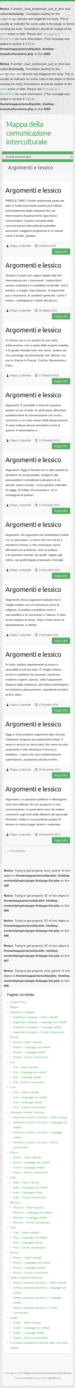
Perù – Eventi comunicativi (29, 1247)
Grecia (14, 1152)
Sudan (14, 1317)
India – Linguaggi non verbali (30, 1187)
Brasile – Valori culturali (27, 1042)
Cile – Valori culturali (25, 1067)
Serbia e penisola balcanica (26, 1277)
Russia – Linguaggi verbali (29, 1267)
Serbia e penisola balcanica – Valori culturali (39, 1282)
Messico (15, 1202)
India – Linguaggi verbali (27, 1192)
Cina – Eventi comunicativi (29, 1107)
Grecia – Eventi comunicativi (30, 1172)
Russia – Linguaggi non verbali (31, 1262)
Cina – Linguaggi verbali (27, 1102)
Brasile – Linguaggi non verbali (31, 1047)
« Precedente (16, 851)
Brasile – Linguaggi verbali (29, 1052)
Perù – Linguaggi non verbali (30, 1237)
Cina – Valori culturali (26, 1092)
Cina (12, 1087)
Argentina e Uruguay (22, 1012)
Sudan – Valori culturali (27, 1322)
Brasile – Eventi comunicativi (30, 1057)
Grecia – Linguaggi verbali (28, 1167)
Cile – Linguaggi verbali (27, 1077)
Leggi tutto (61, 251)
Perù (13, 1227)
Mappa (14, 1007)
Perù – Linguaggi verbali (27, 1242)
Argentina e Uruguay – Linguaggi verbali (37, 1027)
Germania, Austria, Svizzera (27, 1112)
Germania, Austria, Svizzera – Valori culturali (40, 1117)
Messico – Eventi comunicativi (31, 1222)
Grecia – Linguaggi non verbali (31, 1162)
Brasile (14, 1037)
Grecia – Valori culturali (27, 1157)
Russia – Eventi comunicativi (30, 1272)
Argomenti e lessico (33, 190)
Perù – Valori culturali (26, 1232)
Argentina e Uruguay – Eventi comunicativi (39, 1032)
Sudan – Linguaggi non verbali (31, 1327)
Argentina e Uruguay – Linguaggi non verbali (39, 1022)
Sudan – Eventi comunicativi (30, 1337)
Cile (12, 1062)
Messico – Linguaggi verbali (30, 1217)
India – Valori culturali (26, 1182)
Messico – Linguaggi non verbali (32, 1212)
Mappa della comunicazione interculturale (28, 133)
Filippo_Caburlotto (20, 245)
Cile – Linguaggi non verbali (29, 1072)
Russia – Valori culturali (27, 1257)
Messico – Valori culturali (28, 1207)
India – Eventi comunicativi (29, 1197)
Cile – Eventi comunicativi (29, 1082)
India (13, 1177)
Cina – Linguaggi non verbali (30, 1097)
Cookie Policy (18, 1002)
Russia (14, 1252)
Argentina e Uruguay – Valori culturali (35, 1017)
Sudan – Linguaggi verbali (28, 1332)
